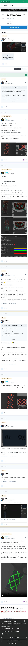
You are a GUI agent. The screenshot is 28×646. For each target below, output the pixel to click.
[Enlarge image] (14, 437)
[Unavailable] (14, 46)
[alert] (14, 632)
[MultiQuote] (3, 64)
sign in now (7, 610)
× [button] (26, 621)
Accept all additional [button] (14, 637)
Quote (6, 63)
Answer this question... (9, 618)
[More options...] (24, 39)
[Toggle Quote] (3, 87)
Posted (10, 40)
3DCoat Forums (7, 5)
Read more (9, 626)
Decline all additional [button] (14, 640)
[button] (13, 643)
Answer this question (14, 27)
